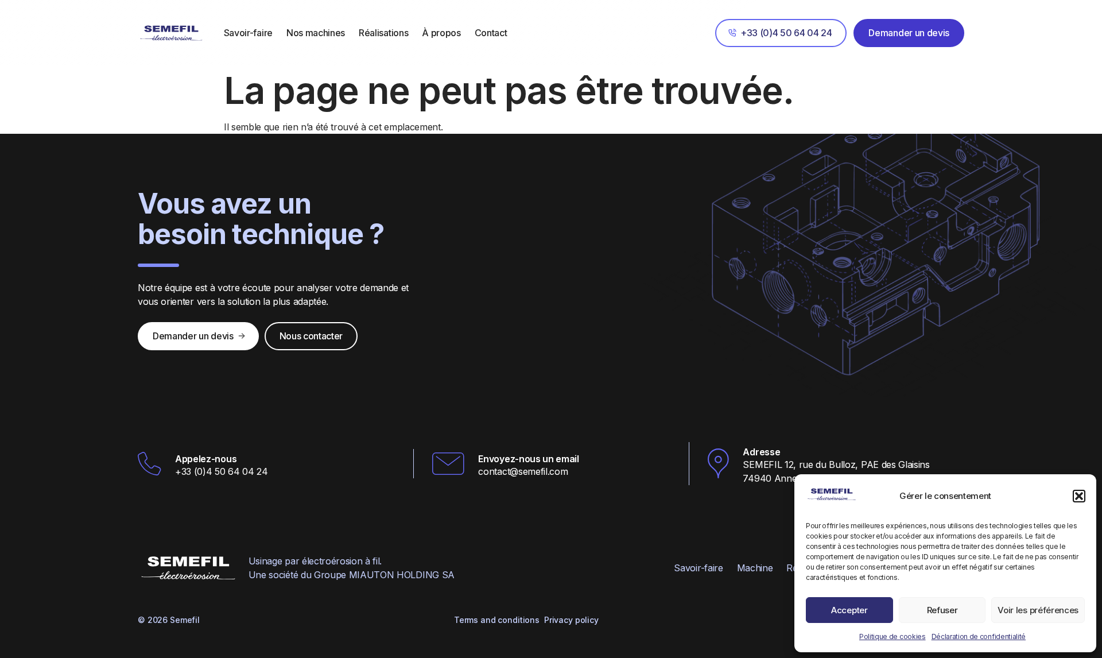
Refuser (942, 610)
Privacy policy (571, 620)
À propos (441, 32)
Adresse (761, 452)
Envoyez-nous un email (528, 459)
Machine (755, 568)
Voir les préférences (1038, 610)
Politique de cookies (892, 636)
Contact (491, 32)
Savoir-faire (248, 32)
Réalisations (383, 32)
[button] (1079, 496)
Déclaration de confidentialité (979, 636)
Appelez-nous (205, 459)
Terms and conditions (497, 620)
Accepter (849, 610)
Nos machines (315, 32)
